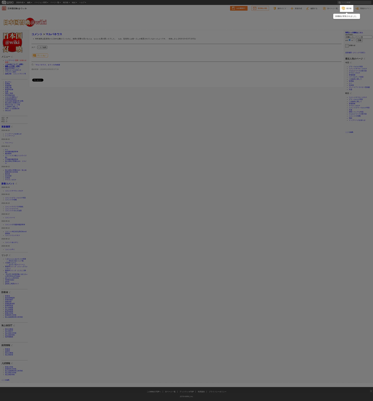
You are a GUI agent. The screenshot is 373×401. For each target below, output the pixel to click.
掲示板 (349, 8)
